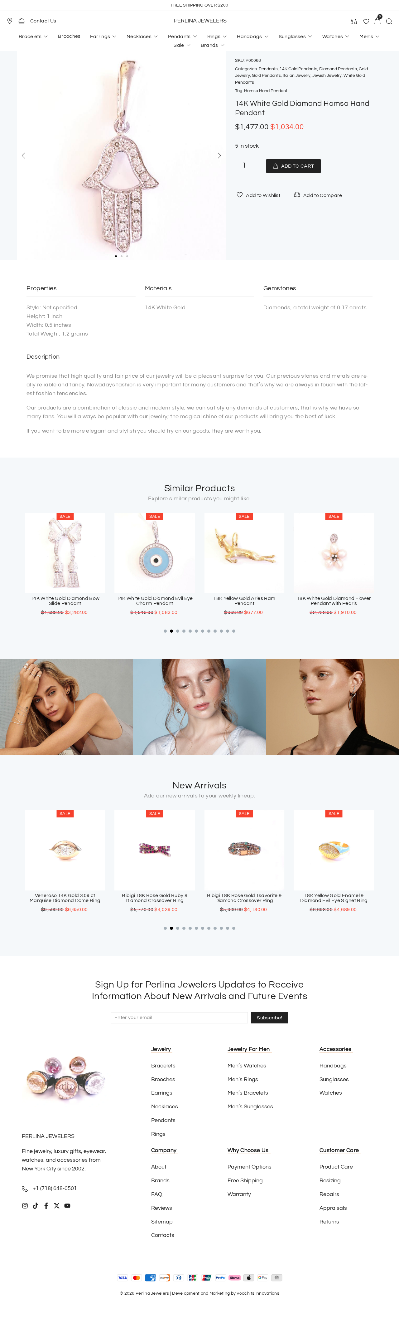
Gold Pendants (266, 75)
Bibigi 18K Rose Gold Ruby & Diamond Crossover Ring (154, 898)
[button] (12, 21)
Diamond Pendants (338, 69)
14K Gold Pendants (298, 69)
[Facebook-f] (46, 1206)
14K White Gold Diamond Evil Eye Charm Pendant (155, 601)
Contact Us (43, 20)
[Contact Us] (21, 20)
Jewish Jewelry (327, 75)
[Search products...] (389, 22)
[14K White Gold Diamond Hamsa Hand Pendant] (121, 155)
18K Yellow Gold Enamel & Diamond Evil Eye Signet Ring (334, 898)
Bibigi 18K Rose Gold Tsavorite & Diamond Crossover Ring (244, 898)
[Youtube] (67, 1206)
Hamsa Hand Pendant (265, 91)
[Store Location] (10, 21)
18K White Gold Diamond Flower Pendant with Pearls (334, 601)
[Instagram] (25, 1206)
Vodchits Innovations (258, 1293)
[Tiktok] (35, 1206)
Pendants (268, 69)
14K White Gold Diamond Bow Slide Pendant (65, 601)
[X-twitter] (57, 1206)
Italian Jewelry (296, 75)
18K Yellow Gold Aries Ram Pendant (244, 601)
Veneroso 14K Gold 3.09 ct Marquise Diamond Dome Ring (65, 898)
